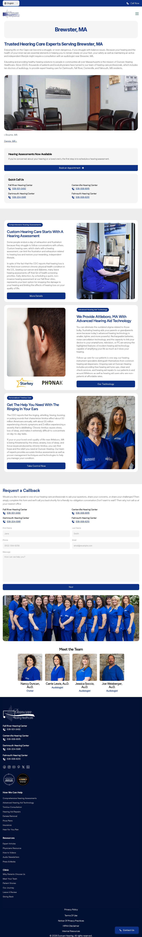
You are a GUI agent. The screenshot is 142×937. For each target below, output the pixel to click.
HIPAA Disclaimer (71, 926)
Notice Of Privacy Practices (71, 920)
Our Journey (8, 888)
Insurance (7, 825)
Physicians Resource (12, 848)
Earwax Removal (10, 816)
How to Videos (9, 852)
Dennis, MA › (10, 141)
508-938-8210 (82, 197)
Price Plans (7, 820)
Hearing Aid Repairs (12, 811)
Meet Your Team (10, 879)
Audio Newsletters (11, 857)
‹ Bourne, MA (10, 134)
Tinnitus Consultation (12, 807)
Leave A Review (10, 892)
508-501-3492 (19, 188)
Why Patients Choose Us (14, 874)
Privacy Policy (71, 909)
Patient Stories (9, 883)
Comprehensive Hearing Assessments (20, 798)
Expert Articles (9, 843)
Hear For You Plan (11, 829)
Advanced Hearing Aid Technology (18, 802)
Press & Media (9, 861)
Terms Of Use (71, 915)
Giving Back (8, 896)
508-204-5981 (19, 197)
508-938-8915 (82, 188)
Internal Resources (71, 931)
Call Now (134, 3)
